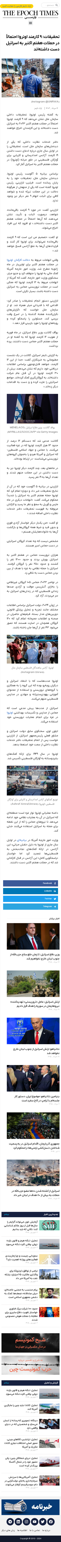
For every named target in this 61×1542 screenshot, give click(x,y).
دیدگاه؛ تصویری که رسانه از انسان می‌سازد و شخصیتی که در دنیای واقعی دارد (20, 1424)
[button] (30, 22)
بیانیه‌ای (22, 840)
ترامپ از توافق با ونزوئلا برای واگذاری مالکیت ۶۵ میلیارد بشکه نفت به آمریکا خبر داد (21, 1274)
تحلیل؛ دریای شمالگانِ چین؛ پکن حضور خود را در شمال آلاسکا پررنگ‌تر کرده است (21, 1462)
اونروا (10, 713)
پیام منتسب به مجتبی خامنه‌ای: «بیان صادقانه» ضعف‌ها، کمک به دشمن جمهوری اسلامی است (21, 1293)
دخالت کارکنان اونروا (18, 260)
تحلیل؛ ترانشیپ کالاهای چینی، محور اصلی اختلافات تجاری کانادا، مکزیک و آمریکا (21, 1443)
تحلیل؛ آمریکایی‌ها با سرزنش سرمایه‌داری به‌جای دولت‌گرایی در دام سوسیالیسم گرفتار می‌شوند (21, 1481)
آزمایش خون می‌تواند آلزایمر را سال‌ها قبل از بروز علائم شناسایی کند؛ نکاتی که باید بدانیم (21, 1225)
